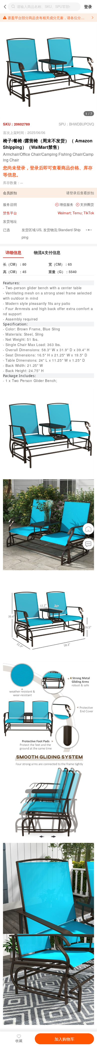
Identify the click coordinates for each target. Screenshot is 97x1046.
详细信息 (13, 252)
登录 (88, 6)
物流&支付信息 (47, 252)
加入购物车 (64, 1039)
